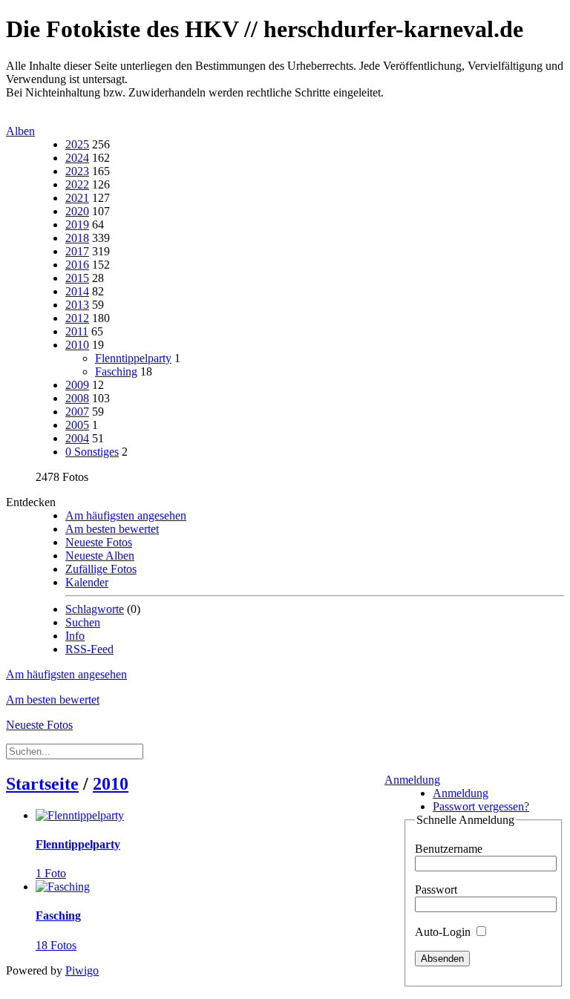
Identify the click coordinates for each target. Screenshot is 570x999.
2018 (77, 238)
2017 (77, 251)
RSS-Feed (89, 649)
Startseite (42, 783)
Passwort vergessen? (481, 806)
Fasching (116, 371)
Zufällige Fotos (101, 569)
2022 (77, 184)
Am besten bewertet (112, 529)
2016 (77, 264)
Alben (20, 131)
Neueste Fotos (98, 542)
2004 (77, 438)
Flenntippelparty (133, 358)
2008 (77, 398)
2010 (77, 344)
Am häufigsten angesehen (125, 515)
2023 (77, 171)
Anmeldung (412, 779)
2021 (77, 197)
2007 (77, 411)
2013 (77, 304)
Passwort (436, 889)
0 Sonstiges (92, 451)
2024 (77, 157)
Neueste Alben (99, 555)
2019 (77, 224)
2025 (77, 144)
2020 (77, 211)
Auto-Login (444, 932)
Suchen (82, 622)
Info (75, 635)
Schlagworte (94, 609)
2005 (77, 425)
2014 (77, 291)
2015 (77, 278)
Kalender (86, 582)
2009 (77, 385)
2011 (76, 331)
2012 (77, 318)
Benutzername (448, 848)
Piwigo (82, 970)
